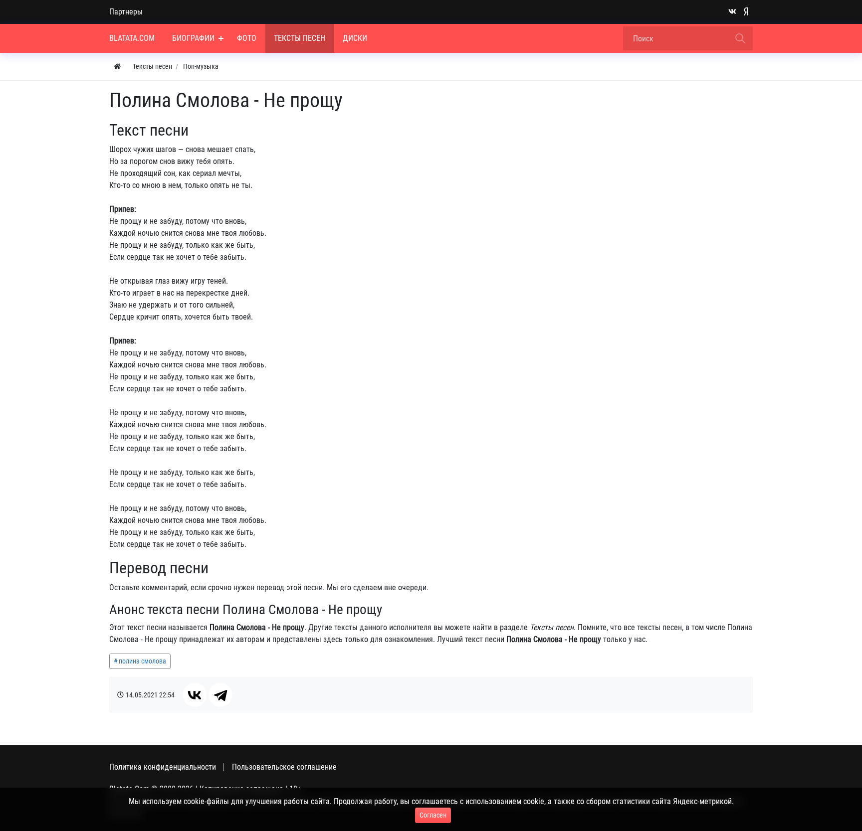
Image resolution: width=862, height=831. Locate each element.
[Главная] (117, 66)
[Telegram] (220, 695)
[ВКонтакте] (195, 695)
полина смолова (142, 661)
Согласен (433, 815)
